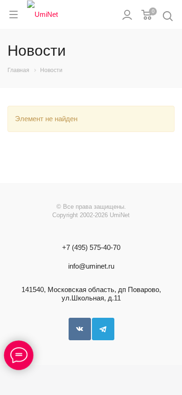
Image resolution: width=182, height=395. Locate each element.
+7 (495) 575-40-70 (91, 247)
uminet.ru (100, 266)
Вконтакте (80, 329)
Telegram (103, 329)
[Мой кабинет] (127, 15)
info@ (77, 266)
